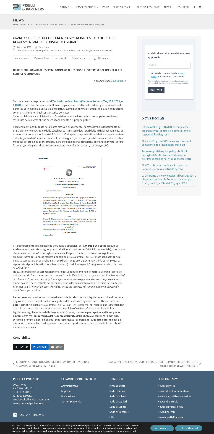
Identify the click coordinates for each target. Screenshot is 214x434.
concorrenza (22, 58)
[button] (200, 7)
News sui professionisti (101, 50)
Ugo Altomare (100, 58)
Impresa (65, 391)
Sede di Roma (117, 391)
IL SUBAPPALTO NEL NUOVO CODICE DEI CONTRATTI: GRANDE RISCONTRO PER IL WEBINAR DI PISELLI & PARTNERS (150, 364)
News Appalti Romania (170, 417)
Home (15, 24)
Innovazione (68, 396)
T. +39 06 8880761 (22, 392)
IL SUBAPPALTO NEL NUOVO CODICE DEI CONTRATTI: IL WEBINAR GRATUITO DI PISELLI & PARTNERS (51, 364)
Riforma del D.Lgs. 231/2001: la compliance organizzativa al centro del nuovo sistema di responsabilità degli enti (166, 130)
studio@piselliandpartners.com (31, 399)
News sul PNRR (166, 386)
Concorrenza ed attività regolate (33, 50)
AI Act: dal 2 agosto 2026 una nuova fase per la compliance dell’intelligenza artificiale (167, 143)
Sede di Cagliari (118, 401)
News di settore (166, 412)
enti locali (61, 58)
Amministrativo (69, 386)
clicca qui (41, 431)
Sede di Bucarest (119, 412)
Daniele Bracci (42, 58)
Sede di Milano (117, 396)
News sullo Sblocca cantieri (173, 391)
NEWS (22, 24)
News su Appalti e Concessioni (174, 396)
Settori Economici (71, 401)
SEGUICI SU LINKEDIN (31, 415)
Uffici (112, 417)
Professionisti (117, 386)
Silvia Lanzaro (79, 58)
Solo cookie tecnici (189, 428)
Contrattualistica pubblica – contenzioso (69, 50)
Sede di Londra (117, 406)
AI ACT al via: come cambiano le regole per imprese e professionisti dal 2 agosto (165, 167)
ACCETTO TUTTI (162, 428)
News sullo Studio (168, 401)
